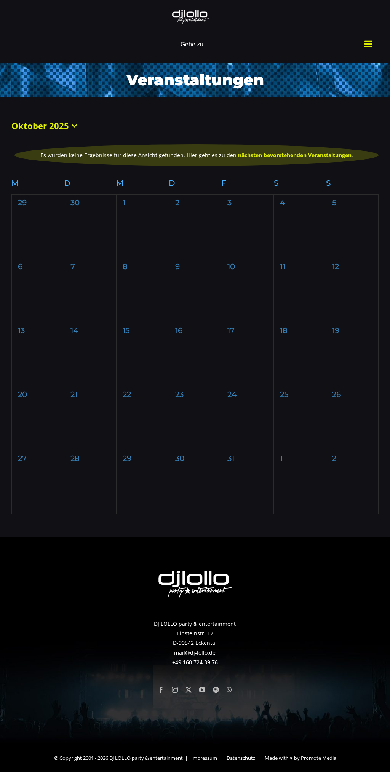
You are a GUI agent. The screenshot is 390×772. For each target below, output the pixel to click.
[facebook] (161, 690)
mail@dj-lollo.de (195, 652)
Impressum (204, 757)
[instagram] (175, 690)
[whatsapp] (229, 690)
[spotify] (216, 690)
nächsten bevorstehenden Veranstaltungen (295, 155)
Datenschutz (241, 757)
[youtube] (202, 690)
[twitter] (188, 690)
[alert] (196, 155)
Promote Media (318, 757)
